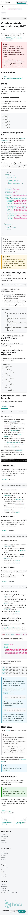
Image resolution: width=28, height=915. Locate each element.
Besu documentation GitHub (8, 892)
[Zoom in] (19, 461)
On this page (5, 19)
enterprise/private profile (16, 445)
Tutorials (3, 840)
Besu (5, 76)
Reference (3, 842)
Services (3, 872)
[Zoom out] (22, 461)
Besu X (3, 888)
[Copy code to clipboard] (25, 115)
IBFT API (8, 730)
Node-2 (17, 561)
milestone (5, 243)
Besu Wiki (3, 886)
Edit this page (7, 811)
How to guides (4, 836)
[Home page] (2, 7)
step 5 (15, 683)
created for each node (14, 741)
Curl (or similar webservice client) (13, 78)
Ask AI (22, 911)
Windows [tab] (11, 406)
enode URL (19, 450)
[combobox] (21, 2)
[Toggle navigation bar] (2, 2)
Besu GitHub (4, 890)
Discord (3, 884)
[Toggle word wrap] (22, 171)
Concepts (3, 838)
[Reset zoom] (24, 461)
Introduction (4, 834)
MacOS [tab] (4, 406)
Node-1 (17, 512)
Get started (4, 870)
